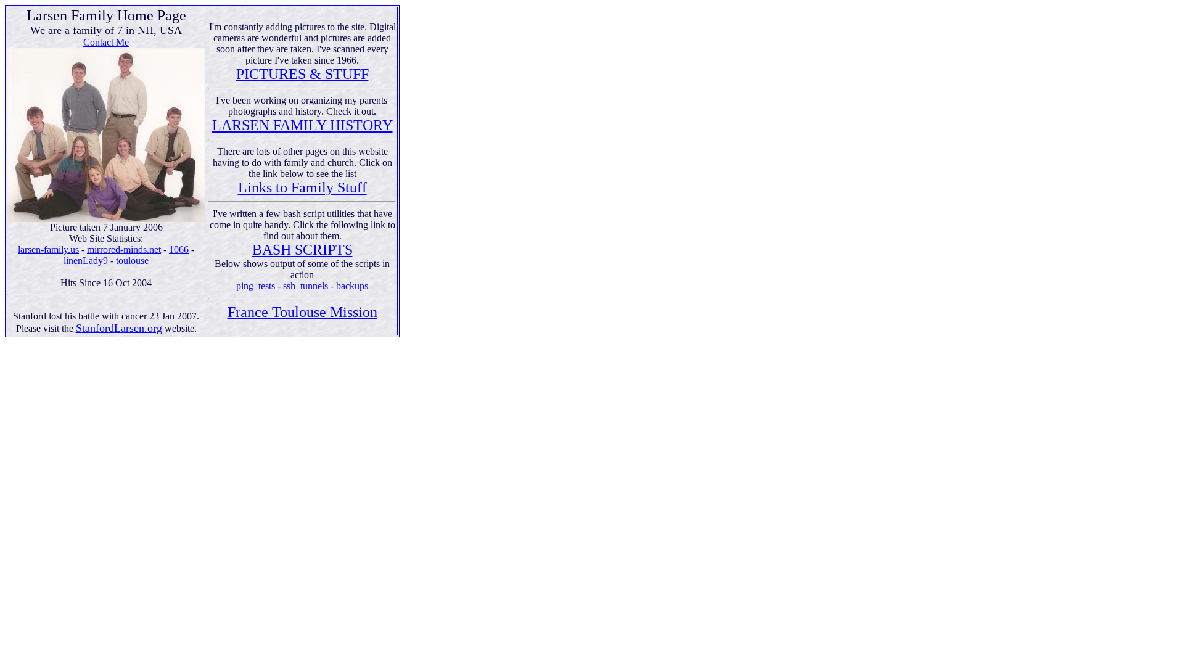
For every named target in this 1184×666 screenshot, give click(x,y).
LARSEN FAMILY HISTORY (302, 125)
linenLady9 (86, 260)
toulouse (132, 260)
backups (352, 286)
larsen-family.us (48, 249)
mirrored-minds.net (124, 249)
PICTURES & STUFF (302, 74)
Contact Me (106, 42)
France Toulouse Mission (302, 312)
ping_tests (255, 286)
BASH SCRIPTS (302, 250)
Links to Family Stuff (302, 187)
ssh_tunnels (305, 286)
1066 (179, 249)
